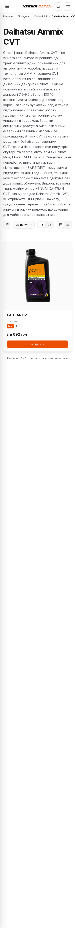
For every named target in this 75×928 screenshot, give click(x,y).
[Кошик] (68, 6)
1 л (17, 326)
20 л (10, 326)
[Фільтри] (7, 225)
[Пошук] (58, 6)
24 (49, 224)
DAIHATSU (40, 16)
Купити (39, 344)
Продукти (24, 16)
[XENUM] (38, 6)
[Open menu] (7, 6)
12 (41, 224)
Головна (8, 16)
